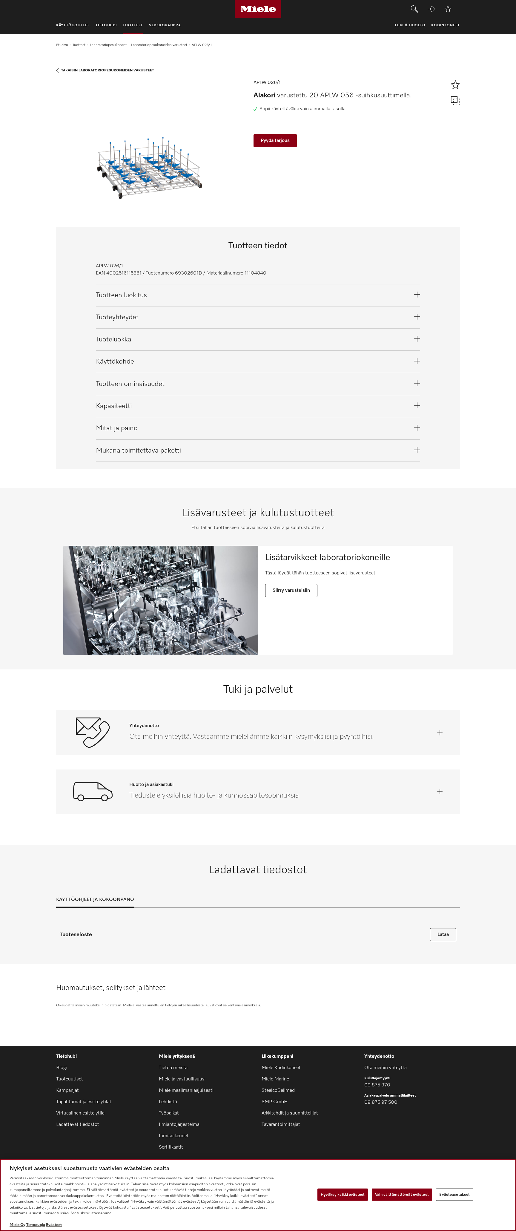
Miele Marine (275, 1079)
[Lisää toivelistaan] (448, 9)
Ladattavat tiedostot (77, 1124)
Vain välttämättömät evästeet (402, 1194)
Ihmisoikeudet (174, 1136)
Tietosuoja (35, 1225)
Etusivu (62, 45)
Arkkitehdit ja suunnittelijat (290, 1113)
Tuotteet (79, 45)
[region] (258, 1195)
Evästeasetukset (454, 1194)
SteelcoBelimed (278, 1090)
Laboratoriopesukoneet (108, 45)
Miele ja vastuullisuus (182, 1079)
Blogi (61, 1068)
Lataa (443, 934)
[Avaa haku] (414, 9)
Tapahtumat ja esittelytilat (83, 1102)
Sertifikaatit (171, 1147)
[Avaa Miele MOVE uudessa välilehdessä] (431, 9)
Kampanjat (67, 1090)
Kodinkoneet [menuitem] (445, 25)
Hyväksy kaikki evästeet (343, 1194)
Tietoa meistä (173, 1068)
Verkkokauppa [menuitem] (165, 25)
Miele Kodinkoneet (281, 1068)
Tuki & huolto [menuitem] (409, 25)
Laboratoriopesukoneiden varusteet (159, 45)
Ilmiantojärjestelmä (179, 1124)
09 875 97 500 (380, 1102)
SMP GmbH (275, 1102)
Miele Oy (17, 1225)
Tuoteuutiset (69, 1079)
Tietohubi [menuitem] (106, 25)
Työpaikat (169, 1113)
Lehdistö (168, 1102)
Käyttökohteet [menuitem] (73, 25)
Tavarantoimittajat (281, 1124)
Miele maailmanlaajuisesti (186, 1090)
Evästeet (54, 1225)
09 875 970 (377, 1085)
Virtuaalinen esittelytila (80, 1113)
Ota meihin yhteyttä (385, 1068)
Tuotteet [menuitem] (133, 25)
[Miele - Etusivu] (258, 9)
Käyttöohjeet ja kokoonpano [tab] (95, 899)
